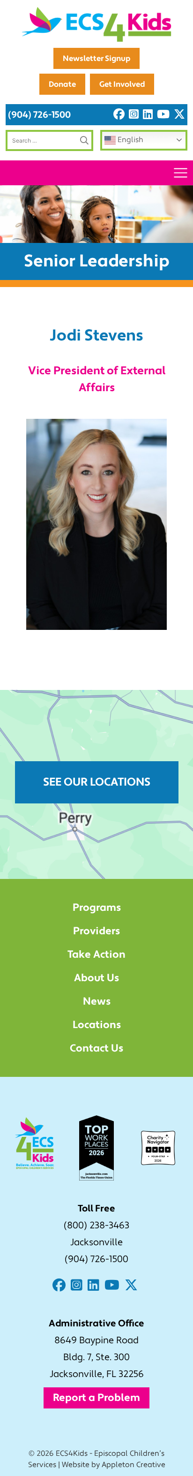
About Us (96, 977)
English (129, 139)
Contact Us (96, 1048)
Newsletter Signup (96, 58)
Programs (97, 907)
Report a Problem (96, 1397)
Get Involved (122, 84)
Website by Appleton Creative (113, 1464)
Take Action (96, 954)
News (97, 1001)
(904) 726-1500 (39, 115)
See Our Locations (96, 782)
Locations (97, 1024)
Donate (62, 84)
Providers (96, 931)
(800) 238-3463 (96, 1225)
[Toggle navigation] (180, 172)
